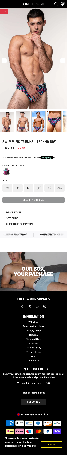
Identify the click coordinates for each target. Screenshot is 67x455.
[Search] (56, 3)
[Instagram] (37, 306)
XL (49, 187)
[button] (4, 60)
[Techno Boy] (6, 172)
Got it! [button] (51, 444)
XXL (59, 187)
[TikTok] (44, 306)
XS (7, 187)
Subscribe (33, 402)
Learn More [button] (11, 450)
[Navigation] (4, 4)
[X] (29, 306)
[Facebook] (22, 306)
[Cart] (62, 3)
